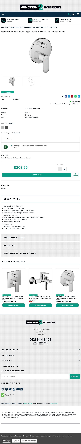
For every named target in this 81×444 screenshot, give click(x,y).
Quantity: (60, 164)
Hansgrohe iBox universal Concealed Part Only (30, 147)
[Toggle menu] (8, 14)
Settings (6, 440)
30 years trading (41, 20)
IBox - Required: (10, 133)
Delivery (9, 245)
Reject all (16, 440)
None (9, 139)
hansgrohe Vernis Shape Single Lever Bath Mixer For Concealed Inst (12, 298)
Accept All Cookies (29, 440)
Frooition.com (54, 403)
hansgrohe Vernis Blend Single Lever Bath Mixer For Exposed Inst (40, 297)
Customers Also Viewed (19, 253)
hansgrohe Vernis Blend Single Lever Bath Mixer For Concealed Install (66, 298)
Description (11, 199)
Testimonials (65, 20)
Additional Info (14, 237)
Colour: (7, 123)
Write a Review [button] (5, 96)
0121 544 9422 (13, 19)
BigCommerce (28, 403)
